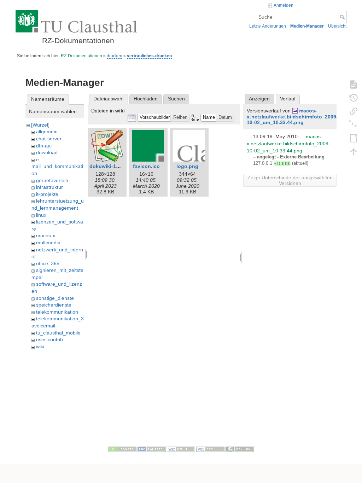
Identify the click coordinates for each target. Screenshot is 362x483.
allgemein (47, 131)
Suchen (176, 98)
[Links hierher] (353, 111)
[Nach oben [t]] (353, 151)
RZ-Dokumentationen (81, 55)
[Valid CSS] (210, 448)
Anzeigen (259, 98)
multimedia (48, 242)
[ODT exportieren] (353, 138)
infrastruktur (49, 187)
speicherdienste (53, 305)
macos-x (45, 235)
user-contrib (49, 339)
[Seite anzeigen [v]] (353, 84)
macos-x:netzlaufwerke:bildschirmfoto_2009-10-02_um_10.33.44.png (292, 117)
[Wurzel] (40, 125)
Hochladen (146, 98)
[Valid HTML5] (181, 448)
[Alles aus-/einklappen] (353, 124)
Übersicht (337, 26)
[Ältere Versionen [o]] (353, 97)
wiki (40, 346)
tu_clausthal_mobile (58, 333)
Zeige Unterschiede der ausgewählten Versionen (290, 180)
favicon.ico (146, 166)
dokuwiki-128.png (111, 166)
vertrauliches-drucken (149, 55)
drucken (114, 55)
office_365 (47, 263)
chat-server (49, 138)
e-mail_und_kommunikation (57, 166)
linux (41, 215)
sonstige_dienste (55, 298)
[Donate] (122, 448)
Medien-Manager (307, 26)
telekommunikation (57, 312)
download (47, 152)
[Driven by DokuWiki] (240, 448)
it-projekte (47, 194)
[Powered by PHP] (152, 448)
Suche (343, 16)
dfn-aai (44, 146)
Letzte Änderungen (267, 26)
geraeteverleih (52, 180)
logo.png (187, 166)
